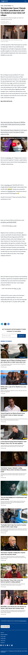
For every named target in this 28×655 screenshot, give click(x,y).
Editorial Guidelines (4, 634)
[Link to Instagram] (3, 645)
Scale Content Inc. (23, 620)
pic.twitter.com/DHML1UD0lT (8, 222)
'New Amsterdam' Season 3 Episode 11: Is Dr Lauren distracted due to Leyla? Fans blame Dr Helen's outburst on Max (14, 132)
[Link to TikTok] (9, 645)
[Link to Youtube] (7, 645)
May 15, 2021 (17, 288)
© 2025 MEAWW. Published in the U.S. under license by (10, 620)
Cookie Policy (3, 638)
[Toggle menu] (26, 1)
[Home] (4, 1)
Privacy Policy (3, 636)
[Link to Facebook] (1, 645)
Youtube (10, 191)
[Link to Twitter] (5, 645)
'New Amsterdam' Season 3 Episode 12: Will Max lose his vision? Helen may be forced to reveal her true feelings (13, 124)
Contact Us (3, 642)
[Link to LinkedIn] (12, 645)
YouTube (8, 158)
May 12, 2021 (13, 226)
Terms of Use (3, 640)
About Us (2, 632)
